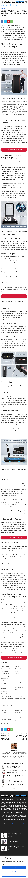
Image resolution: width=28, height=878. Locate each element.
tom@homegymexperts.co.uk (17, 823)
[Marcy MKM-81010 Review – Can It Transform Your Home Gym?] (3, 781)
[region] (14, 867)
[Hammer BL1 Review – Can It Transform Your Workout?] (3, 767)
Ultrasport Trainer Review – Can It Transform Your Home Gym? (16, 776)
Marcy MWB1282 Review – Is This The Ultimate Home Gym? (17, 771)
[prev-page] (13, 789)
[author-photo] (14, 746)
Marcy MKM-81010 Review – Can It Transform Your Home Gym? (16, 780)
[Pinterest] (8, 21)
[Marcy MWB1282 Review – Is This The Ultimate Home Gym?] (3, 772)
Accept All (14, 867)
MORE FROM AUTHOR (18, 763)
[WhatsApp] (11, 21)
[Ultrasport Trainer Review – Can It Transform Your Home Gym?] (3, 776)
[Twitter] (5, 21)
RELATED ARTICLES (8, 763)
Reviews (7, 4)
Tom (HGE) (5, 18)
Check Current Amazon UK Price (14, 149)
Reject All (14, 875)
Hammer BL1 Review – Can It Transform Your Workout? (14, 767)
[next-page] (14, 789)
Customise (14, 871)
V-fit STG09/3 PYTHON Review (15, 784)
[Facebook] (2, 21)
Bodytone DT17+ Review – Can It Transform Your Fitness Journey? (5, 737)
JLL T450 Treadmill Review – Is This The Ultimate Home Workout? (21, 737)
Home (2, 4)
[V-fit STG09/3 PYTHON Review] (3, 786)
